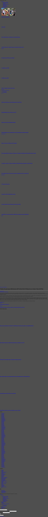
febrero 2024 (3, 433)
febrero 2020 (3, 465)
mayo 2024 (3, 431)
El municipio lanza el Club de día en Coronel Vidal (8, 393)
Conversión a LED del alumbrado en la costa (8, 194)
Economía (3, 89)
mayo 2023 (3, 439)
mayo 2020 (3, 463)
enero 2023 (3, 442)
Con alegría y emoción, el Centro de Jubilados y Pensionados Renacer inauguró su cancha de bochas (17, 163)
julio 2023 (3, 438)
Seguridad (4, 3)
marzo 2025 (3, 424)
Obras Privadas (5, 92)
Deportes (3, 48)
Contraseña (1, 512)
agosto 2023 (3, 437)
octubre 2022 (3, 444)
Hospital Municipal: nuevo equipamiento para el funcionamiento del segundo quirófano (15, 132)
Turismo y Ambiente (4, 7)
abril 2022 (3, 448)
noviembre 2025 (3, 419)
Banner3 (3, 471)
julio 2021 (3, 454)
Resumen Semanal (4, 483)
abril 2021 (3, 456)
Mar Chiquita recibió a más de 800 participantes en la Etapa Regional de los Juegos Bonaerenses (15, 376)
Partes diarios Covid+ (4, 480)
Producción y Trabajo (5, 2)
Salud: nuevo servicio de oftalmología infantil (8, 122)
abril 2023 (3, 440)
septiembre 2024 (3, 428)
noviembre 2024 (3, 427)
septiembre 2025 (3, 420)
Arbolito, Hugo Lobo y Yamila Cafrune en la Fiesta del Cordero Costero (13, 47)
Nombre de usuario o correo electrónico (4, 511)
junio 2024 (3, 430)
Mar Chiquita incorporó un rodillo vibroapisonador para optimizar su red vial (12, 342)
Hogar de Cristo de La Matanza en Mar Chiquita (9, 143)
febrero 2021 (3, 457)
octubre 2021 (3, 452)
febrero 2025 (3, 425)
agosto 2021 (3, 453)
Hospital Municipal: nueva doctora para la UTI (9, 112)
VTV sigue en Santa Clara (6, 184)
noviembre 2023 (3, 435)
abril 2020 (3, 464)
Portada (2, 481)
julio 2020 (3, 462)
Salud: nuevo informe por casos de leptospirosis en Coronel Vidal (11, 102)
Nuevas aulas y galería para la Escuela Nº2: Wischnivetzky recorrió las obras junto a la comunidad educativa (17, 325)
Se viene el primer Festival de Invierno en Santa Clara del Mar (11, 204)
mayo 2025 (3, 423)
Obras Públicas (5, 91)
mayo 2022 (3, 447)
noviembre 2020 (3, 459)
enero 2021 (3, 458)
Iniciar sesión (3, 490)
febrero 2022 (3, 449)
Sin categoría (3, 485)
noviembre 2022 (3, 443)
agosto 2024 (3, 429)
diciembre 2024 (3, 426)
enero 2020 (3, 466)
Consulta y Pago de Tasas (6, 90)
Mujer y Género (5, 5)
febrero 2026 (3, 417)
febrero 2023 (3, 441)
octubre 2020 (3, 460)
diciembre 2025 (3, 418)
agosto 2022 (3, 445)
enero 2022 (3, 450)
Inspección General (5, 6)
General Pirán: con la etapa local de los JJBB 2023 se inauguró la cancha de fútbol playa (15, 214)
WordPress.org (3, 492)
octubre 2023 (3, 436)
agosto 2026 (3, 413)
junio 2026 (3, 414)
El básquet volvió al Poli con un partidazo (8, 57)
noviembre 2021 (3, 451)
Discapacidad (3, 474)
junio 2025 (3, 422)
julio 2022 (3, 446)
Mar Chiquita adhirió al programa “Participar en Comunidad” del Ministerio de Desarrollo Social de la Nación (19, 153)
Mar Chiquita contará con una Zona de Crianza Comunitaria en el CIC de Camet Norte (15, 173)
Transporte (3, 486)
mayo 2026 (3, 415)
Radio (2, 215)
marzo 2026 (3, 416)
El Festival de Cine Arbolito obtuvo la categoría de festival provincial (10, 359)
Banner (2, 470)
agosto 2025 (3, 421)
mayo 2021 (3, 455)
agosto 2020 (3, 461)
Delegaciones (3, 174)
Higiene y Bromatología (6, 4)
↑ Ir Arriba (1, 494)
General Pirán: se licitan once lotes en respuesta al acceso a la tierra (10, 410)
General (2, 1)
